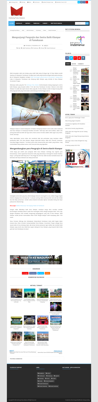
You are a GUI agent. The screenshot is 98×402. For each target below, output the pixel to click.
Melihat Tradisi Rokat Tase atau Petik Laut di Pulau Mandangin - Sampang (23, 352)
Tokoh (48, 378)
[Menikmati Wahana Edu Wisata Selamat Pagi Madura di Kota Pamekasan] (56, 320)
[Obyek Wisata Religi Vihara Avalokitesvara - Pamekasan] (42, 320)
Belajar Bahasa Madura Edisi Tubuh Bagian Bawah (76, 98)
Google (26, 273)
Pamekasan (36, 48)
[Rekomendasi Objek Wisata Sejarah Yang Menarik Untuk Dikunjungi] (42, 336)
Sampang (50, 376)
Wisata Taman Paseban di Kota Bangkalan (55, 313)
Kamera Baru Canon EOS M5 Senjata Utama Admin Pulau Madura (50, 353)
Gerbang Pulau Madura (33, 85)
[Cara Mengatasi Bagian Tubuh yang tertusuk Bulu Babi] (29, 293)
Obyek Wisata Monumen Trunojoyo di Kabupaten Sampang (42, 301)
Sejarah (57, 376)
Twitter (41, 273)
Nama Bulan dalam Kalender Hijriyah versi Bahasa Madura (76, 89)
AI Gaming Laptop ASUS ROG (72, 145)
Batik (19, 48)
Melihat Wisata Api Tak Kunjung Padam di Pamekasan (30, 205)
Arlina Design (74, 400)
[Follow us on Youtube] (79, 58)
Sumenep (41, 378)
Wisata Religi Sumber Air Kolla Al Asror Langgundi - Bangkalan (16, 327)
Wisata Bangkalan (49, 381)
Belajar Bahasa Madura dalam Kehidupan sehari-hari (76, 71)
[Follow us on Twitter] (79, 2)
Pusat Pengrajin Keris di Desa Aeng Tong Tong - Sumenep (16, 301)
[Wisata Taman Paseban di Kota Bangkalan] (56, 306)
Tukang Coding (86, 400)
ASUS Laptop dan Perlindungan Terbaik (75, 117)
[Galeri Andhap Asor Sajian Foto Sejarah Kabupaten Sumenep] (29, 320)
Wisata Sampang (43, 386)
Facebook (33, 273)
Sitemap (23, 2)
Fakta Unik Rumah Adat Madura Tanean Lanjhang (56, 300)
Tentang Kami (14, 2)
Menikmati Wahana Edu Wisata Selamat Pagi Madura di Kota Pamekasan (55, 328)
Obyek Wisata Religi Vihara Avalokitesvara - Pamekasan (42, 327)
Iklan (29, 2)
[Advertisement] (36, 61)
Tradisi (54, 378)
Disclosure (37, 2)
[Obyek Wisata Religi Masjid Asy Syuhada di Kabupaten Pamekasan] (29, 336)
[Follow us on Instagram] (83, 58)
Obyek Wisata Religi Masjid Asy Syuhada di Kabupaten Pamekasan (29, 344)
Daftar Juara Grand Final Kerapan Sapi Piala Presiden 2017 (16, 344)
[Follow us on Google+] (87, 2)
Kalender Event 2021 (61, 2)
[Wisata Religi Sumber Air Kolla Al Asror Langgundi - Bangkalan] (16, 320)
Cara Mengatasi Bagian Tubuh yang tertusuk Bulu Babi (29, 301)
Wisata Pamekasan (50, 48)
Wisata (42, 48)
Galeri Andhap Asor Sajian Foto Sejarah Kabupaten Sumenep (29, 327)
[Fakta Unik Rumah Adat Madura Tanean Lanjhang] (56, 293)
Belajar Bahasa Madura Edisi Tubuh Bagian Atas (76, 106)
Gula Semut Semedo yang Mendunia (74, 128)
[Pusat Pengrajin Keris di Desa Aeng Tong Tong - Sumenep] (16, 293)
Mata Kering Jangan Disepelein (72, 120)
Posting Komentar (16, 358)
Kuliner (48, 373)
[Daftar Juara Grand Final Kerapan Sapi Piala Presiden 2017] (16, 336)
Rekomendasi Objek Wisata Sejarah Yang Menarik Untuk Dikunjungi (42, 344)
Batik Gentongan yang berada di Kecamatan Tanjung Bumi (46, 77)
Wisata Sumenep (54, 386)
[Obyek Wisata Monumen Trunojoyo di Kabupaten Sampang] (42, 293)
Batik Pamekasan (27, 48)
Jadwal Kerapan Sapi (48, 2)
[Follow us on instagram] (81, 2)
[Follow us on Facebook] (84, 2)
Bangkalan (41, 373)
